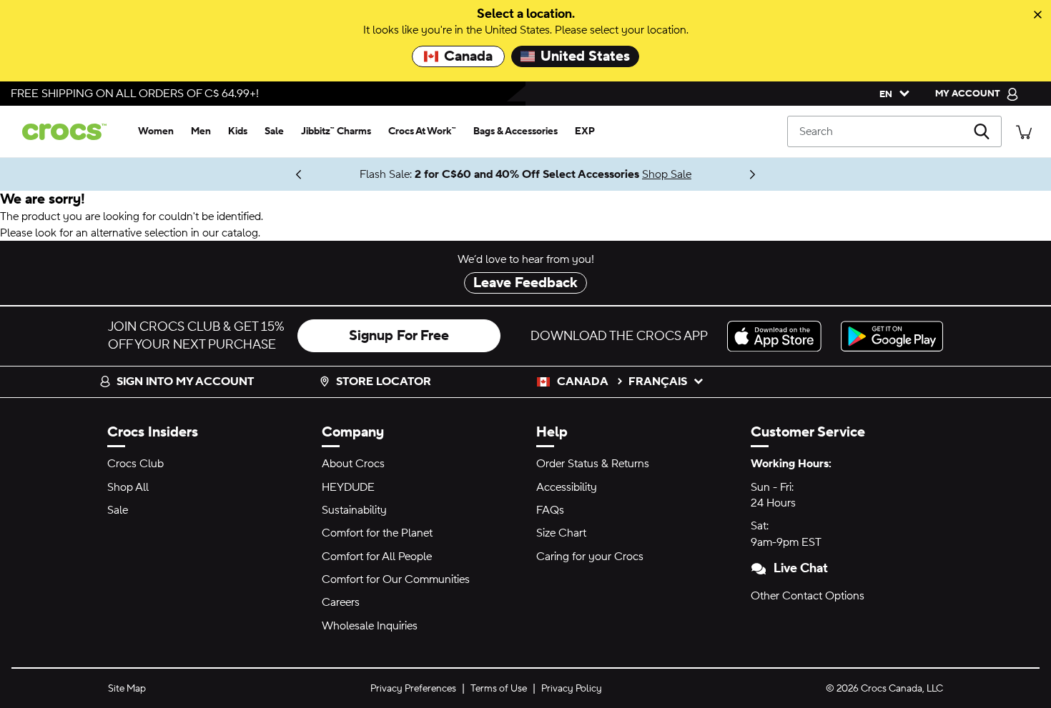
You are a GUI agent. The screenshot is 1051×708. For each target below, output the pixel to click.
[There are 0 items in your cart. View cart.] (1023, 131)
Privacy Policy (571, 688)
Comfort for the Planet (377, 533)
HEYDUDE (348, 487)
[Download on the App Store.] (778, 336)
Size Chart (561, 533)
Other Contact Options (807, 596)
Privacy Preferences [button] (413, 688)
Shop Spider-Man (268, 174)
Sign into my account (185, 381)
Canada (468, 56)
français (657, 381)
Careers (341, 602)
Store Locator (383, 381)
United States (585, 56)
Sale (117, 510)
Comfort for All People (377, 556)
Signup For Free (399, 335)
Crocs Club (135, 464)
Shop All (128, 487)
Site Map (127, 688)
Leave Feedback (525, 283)
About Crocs (353, 464)
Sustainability (354, 510)
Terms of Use (498, 688)
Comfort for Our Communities (396, 579)
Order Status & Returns (592, 464)
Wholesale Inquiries (370, 626)
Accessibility (566, 487)
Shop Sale (666, 174)
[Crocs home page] (70, 132)
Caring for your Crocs (589, 556)
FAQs (550, 510)
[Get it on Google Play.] (892, 336)
